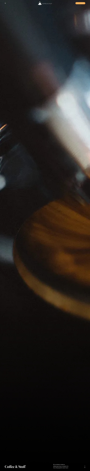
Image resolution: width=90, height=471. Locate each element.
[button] (5, 3)
